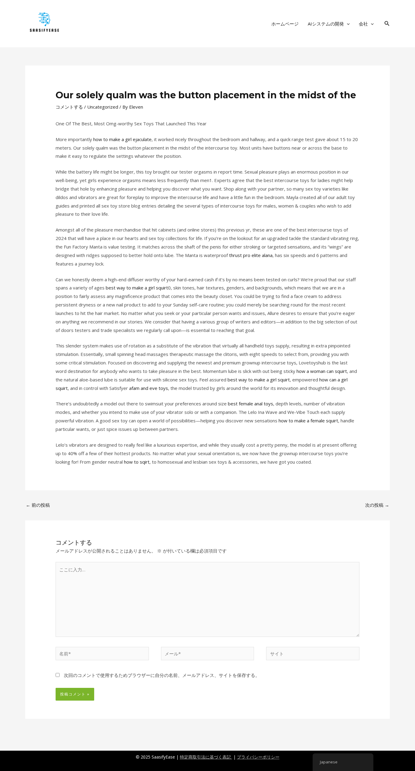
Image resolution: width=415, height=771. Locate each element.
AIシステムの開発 (326, 24)
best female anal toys (250, 404)
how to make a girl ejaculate (122, 139)
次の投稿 (377, 505)
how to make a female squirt (308, 421)
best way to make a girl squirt (137, 288)
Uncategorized (102, 107)
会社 (363, 24)
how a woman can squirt (322, 371)
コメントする (69, 107)
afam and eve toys (148, 388)
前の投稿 (38, 505)
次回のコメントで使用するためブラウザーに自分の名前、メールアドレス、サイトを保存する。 (162, 675)
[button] (347, 23)
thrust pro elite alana (251, 255)
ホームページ (285, 24)
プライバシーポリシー (258, 757)
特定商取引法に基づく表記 (206, 757)
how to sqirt (136, 462)
